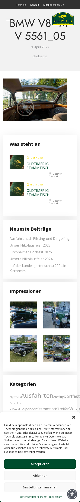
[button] (73, 417)
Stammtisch (47, 408)
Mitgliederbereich (53, 4)
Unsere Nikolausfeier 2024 (31, 259)
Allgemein (15, 396)
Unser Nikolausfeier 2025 (30, 245)
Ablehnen (40, 475)
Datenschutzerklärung (33, 497)
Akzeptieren (40, 464)
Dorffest (72, 396)
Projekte (17, 409)
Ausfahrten (37, 395)
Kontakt (34, 4)
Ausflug (58, 397)
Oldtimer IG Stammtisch (38, 165)
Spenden (30, 409)
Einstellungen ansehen (40, 487)
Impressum (55, 497)
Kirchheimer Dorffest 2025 (31, 252)
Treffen (63, 408)
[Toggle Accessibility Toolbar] (72, 494)
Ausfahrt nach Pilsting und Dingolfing (40, 238)
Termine (21, 4)
